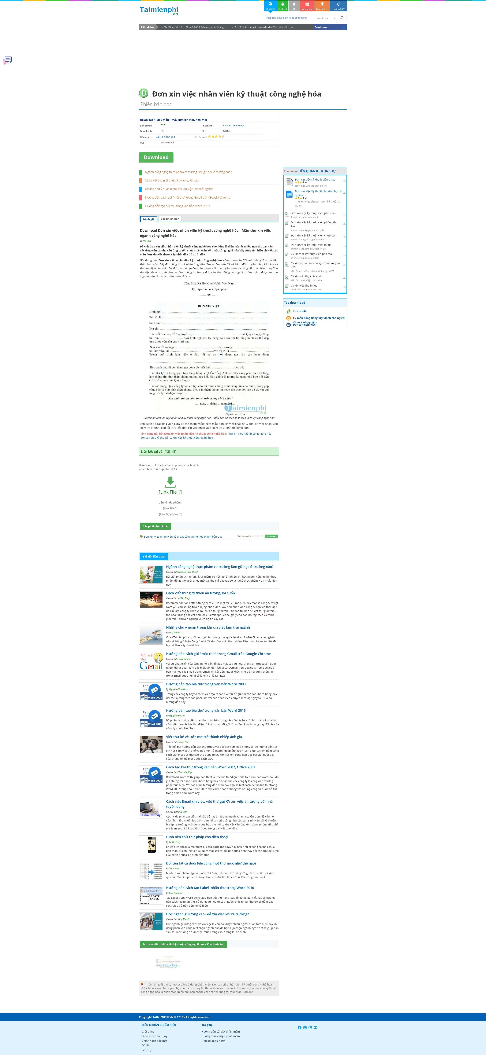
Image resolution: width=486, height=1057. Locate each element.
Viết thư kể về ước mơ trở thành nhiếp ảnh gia (204, 736)
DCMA (146, 1045)
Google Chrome (254, 667)
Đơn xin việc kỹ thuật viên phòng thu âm (314, 224)
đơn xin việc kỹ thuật (153, 437)
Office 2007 (200, 789)
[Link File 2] (170, 508)
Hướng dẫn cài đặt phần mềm (221, 1031)
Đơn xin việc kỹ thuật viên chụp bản (313, 235)
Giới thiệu (148, 1031)
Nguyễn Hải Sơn (177, 715)
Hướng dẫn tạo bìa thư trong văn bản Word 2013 (206, 710)
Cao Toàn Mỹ (175, 892)
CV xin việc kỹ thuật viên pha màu (312, 254)
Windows (270, 8)
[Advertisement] (243, 58)
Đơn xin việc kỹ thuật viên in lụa (311, 245)
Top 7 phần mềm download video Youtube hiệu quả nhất (262, 27)
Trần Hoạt (174, 868)
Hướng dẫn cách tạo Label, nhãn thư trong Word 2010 (210, 887)
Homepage (238, 125)
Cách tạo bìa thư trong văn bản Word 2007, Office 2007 (210, 767)
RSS (310, 1027)
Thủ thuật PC (338, 9)
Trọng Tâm (183, 742)
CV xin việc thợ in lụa (304, 285)
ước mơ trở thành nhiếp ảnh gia (220, 750)
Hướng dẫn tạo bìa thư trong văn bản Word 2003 (177, 206)
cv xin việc (228, 824)
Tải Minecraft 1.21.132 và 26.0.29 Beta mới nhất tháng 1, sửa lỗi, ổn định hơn (194, 27)
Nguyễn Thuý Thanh (188, 571)
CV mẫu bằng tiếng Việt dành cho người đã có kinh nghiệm (319, 318)
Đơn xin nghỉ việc (304, 324)
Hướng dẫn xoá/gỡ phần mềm (221, 1036)
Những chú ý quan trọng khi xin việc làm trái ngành (179, 189)
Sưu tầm (227, 125)
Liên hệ (146, 1050)
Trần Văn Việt (185, 772)
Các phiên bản (170, 219)
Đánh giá (148, 219)
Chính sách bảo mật (154, 1041)
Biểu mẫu (162, 120)
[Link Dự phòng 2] (170, 514)
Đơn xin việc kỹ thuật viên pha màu (313, 213)
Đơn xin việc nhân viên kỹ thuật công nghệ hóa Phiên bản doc (183, 536)
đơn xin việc (155, 254)
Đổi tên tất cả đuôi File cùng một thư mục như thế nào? (211, 863)
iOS (294, 9)
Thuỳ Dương (184, 658)
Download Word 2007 (179, 777)
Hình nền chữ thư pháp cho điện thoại (197, 837)
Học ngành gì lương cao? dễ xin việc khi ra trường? (207, 914)
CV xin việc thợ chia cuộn (307, 276)
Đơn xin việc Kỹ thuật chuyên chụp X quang (318, 193)
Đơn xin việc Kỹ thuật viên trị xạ (315, 179)
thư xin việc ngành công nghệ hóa (249, 433)
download (159, 11)
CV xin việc (300, 311)
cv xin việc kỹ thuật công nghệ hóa (191, 437)
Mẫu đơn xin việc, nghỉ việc (189, 120)
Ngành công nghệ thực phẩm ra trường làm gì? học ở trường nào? (188, 172)
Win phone (307, 9)
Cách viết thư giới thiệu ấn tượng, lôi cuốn (172, 180)
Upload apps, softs (213, 1041)
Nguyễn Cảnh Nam (178, 689)
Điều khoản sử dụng (154, 1036)
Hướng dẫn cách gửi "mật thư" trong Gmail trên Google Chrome (187, 197)
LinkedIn (315, 1027)
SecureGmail (230, 667)
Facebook (299, 1027)
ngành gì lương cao (184, 924)
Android (283, 9)
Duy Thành (174, 632)
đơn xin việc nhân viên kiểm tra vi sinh (206, 428)
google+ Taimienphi (305, 1027)
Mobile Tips (322, 9)
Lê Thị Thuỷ (145, 240)
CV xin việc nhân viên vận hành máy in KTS (315, 265)
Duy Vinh (182, 811)
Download (146, 120)
